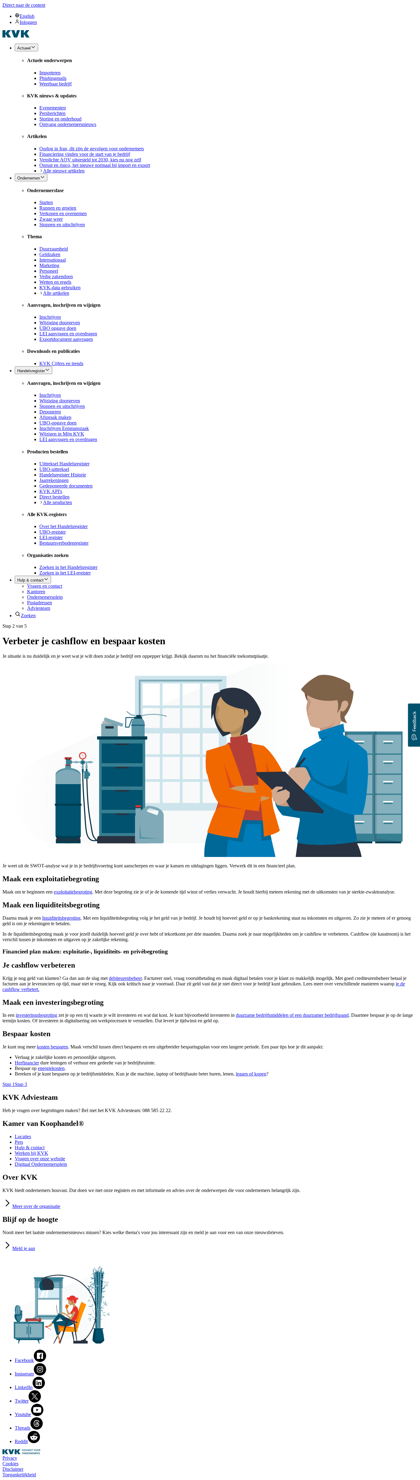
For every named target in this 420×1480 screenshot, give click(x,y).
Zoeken (28, 615)
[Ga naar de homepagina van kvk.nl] (16, 35)
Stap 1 (8, 1084)
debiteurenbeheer (125, 978)
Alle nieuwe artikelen (64, 170)
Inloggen (28, 22)
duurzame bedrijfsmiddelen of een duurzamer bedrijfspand (292, 1015)
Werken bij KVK (31, 1153)
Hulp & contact (30, 1147)
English (27, 16)
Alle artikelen (56, 293)
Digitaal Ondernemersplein (41, 1164)
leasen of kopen (251, 1073)
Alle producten (57, 502)
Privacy (9, 1458)
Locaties (23, 1136)
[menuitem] (216, 16)
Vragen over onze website (40, 1158)
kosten (52, 1046)
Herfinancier (27, 1062)
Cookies (10, 1463)
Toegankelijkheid (19, 1474)
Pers (19, 1142)
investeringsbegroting (36, 1015)
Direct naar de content (23, 5)
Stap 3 (21, 1084)
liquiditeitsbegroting (61, 918)
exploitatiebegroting (73, 891)
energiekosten (51, 1068)
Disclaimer (12, 1469)
